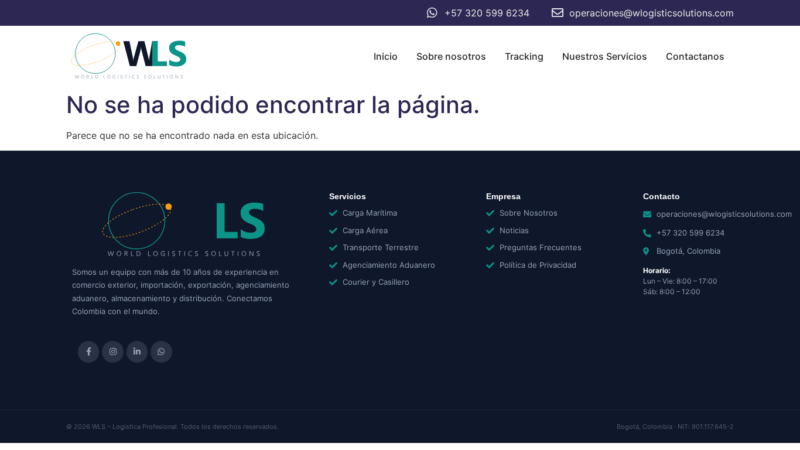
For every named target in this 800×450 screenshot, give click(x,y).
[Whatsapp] (161, 351)
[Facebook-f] (88, 351)
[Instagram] (112, 351)
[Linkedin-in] (137, 351)
